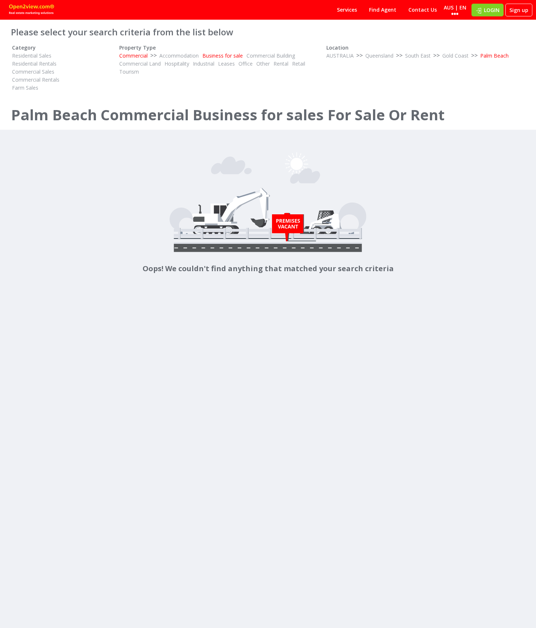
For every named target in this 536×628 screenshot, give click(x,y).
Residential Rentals (34, 63)
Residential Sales (31, 55)
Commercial (133, 55)
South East (418, 55)
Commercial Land (140, 63)
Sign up (518, 10)
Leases (226, 63)
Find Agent (382, 9)
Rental (280, 63)
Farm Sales (25, 87)
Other (263, 63)
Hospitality (176, 63)
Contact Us (422, 9)
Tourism (129, 71)
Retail (298, 63)
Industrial (203, 63)
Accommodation (179, 55)
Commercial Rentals (35, 79)
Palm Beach (494, 55)
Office (245, 63)
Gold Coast (455, 55)
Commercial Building (270, 55)
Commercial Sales (33, 71)
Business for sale (222, 55)
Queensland (379, 55)
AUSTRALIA (340, 55)
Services (347, 9)
